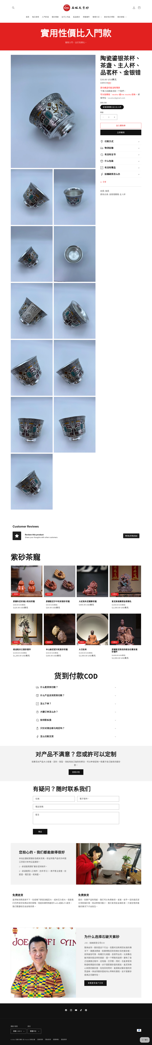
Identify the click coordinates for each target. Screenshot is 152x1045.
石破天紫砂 (19, 1039)
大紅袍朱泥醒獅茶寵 (88, 601)
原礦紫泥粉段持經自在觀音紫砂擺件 (125, 650)
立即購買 (121, 132)
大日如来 (83, 649)
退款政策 (40, 1039)
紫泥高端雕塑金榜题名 (122, 601)
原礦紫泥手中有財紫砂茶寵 (58, 601)
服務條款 (56, 1039)
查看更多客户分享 (95, 983)
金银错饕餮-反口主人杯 (112, 107)
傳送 (40, 832)
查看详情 (76, 772)
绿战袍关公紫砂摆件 (22, 649)
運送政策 (64, 1039)
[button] (13, 7)
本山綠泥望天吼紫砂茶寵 (57, 649)
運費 (109, 83)
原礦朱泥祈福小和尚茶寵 (24, 601)
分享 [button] (104, 182)
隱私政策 (48, 1039)
